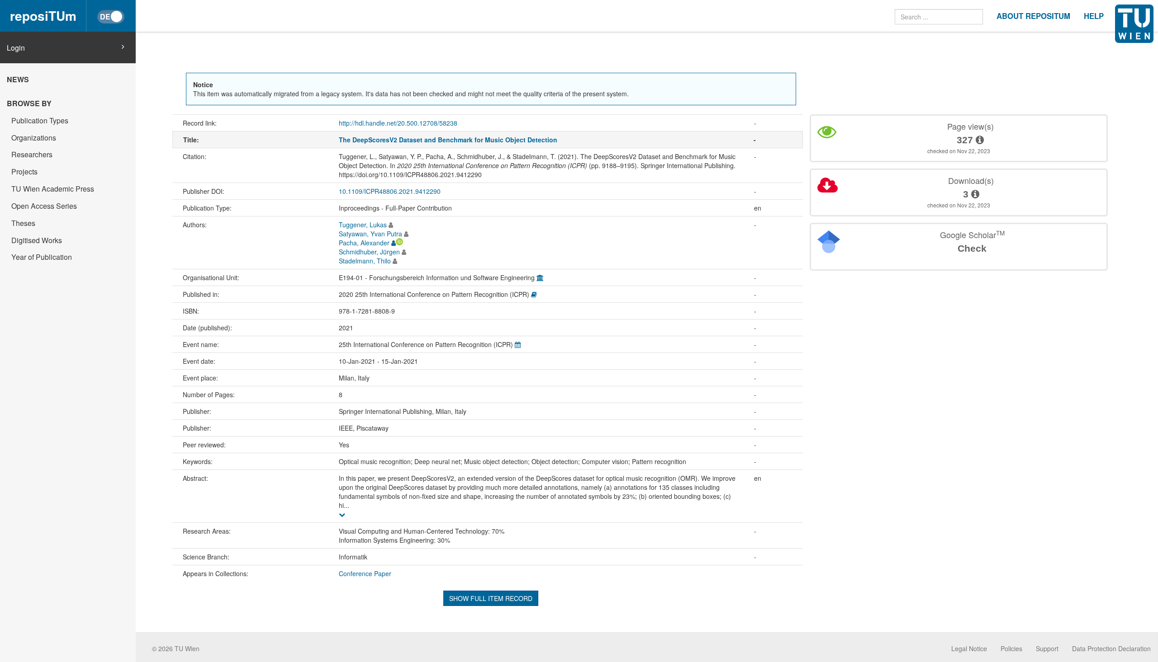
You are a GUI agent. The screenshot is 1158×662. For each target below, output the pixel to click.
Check (972, 248)
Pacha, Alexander (364, 242)
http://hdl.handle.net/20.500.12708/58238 (398, 122)
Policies (1011, 648)
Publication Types (39, 120)
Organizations (33, 137)
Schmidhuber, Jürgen (369, 251)
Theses (23, 223)
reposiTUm (43, 15)
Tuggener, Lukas (363, 224)
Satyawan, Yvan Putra (370, 233)
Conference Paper (365, 573)
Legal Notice (969, 648)
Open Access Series (44, 206)
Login (16, 48)
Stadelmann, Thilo (365, 260)
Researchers (31, 154)
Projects (24, 171)
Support (1047, 648)
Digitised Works (36, 240)
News (18, 79)
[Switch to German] (110, 16)
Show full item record (490, 598)
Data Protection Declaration (1111, 648)
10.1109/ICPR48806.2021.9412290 (390, 191)
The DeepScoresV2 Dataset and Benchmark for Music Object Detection (448, 139)
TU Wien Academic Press (52, 188)
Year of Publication (41, 257)
